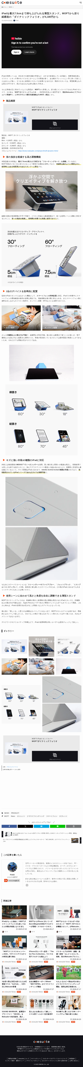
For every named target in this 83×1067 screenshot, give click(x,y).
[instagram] (27, 885)
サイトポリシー (36, 1058)
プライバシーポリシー (33, 1060)
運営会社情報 (12, 1058)
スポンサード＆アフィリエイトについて (55, 1058)
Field (12, 875)
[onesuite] (12, 2)
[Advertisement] (41, 791)
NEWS (6, 813)
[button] (9, 826)
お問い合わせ (74, 1060)
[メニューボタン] (80, 2)
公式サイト (55, 124)
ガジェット (21, 816)
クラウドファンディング (35, 816)
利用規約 (72, 1058)
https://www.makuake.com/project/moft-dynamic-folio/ (38, 151)
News (13, 816)
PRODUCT (15, 813)
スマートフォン (51, 816)
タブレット (63, 816)
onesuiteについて (23, 1058)
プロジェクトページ (12, 767)
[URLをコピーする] (73, 826)
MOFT (6, 816)
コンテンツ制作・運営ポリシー (14, 1060)
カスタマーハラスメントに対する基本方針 (55, 1060)
